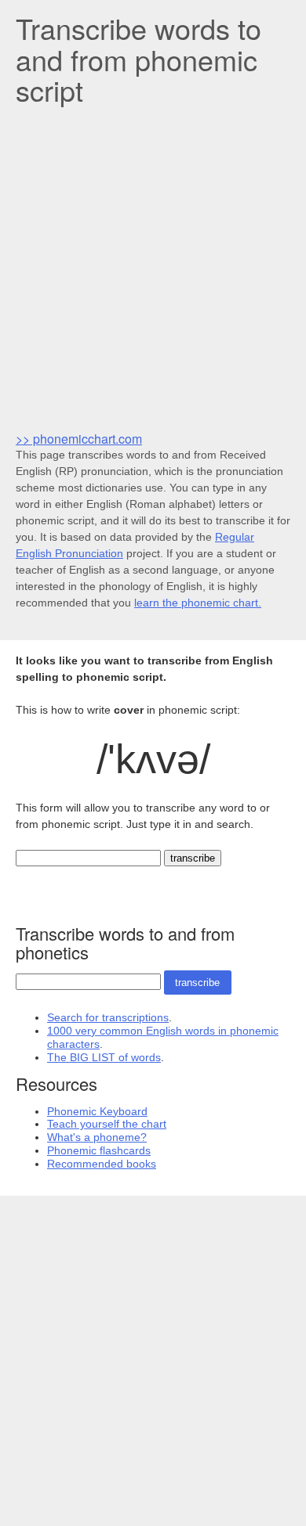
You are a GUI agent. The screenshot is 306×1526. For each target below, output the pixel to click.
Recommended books (101, 1163)
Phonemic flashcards (99, 1150)
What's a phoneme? (97, 1137)
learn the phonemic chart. (197, 602)
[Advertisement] (153, 266)
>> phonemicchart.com (79, 439)
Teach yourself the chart (106, 1124)
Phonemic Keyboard (97, 1111)
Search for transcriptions (108, 1017)
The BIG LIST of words (104, 1057)
